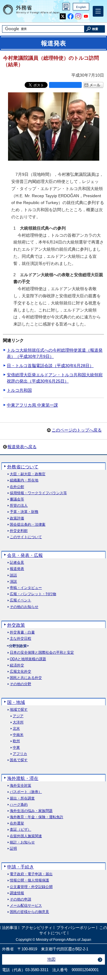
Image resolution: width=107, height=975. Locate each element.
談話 (13, 575)
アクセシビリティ (36, 928)
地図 (51, 959)
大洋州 (18, 722)
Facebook (70, 16)
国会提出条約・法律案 (27, 525)
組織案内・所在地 (24, 480)
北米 (16, 729)
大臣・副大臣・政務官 (27, 474)
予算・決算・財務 (24, 512)
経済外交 (17, 665)
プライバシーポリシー (75, 928)
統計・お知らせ (22, 842)
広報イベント (20, 600)
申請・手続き (20, 866)
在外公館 (17, 487)
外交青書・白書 (22, 632)
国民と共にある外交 (26, 678)
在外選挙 (17, 823)
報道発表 (17, 569)
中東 (16, 748)
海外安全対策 (20, 786)
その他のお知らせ (24, 607)
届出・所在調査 (22, 798)
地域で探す (19, 710)
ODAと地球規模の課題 (28, 659)
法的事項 (9, 928)
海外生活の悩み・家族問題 (31, 811)
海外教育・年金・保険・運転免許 (36, 817)
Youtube (86, 16)
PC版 (66, 6)
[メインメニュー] (98, 11)
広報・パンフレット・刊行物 (33, 594)
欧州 (16, 741)
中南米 (18, 735)
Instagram (78, 16)
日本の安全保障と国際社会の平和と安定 (42, 653)
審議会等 (17, 499)
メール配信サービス (26, 906)
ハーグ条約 (19, 805)
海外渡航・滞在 (22, 778)
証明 (13, 849)
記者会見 (17, 563)
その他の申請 (20, 899)
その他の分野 (20, 684)
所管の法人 (19, 506)
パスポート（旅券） (26, 792)
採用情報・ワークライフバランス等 (38, 493)
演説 (13, 582)
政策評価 (17, 518)
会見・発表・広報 (25, 555)
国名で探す (19, 760)
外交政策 (16, 625)
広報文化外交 (20, 672)
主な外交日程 (20, 639)
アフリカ (20, 754)
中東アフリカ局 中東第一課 (32, 405)
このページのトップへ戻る (77, 430)
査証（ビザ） (20, 830)
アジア (18, 716)
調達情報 (17, 893)
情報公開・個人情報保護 (29, 880)
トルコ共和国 (19, 390)
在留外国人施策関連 (26, 836)
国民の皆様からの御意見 (29, 912)
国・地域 (16, 702)
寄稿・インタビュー (26, 588)
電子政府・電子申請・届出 (31, 874)
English (81, 7)
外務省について (22, 466)
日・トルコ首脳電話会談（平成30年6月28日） (50, 365)
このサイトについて (26, 537)
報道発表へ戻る (22, 446)
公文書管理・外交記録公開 (31, 887)
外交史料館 (19, 531)
